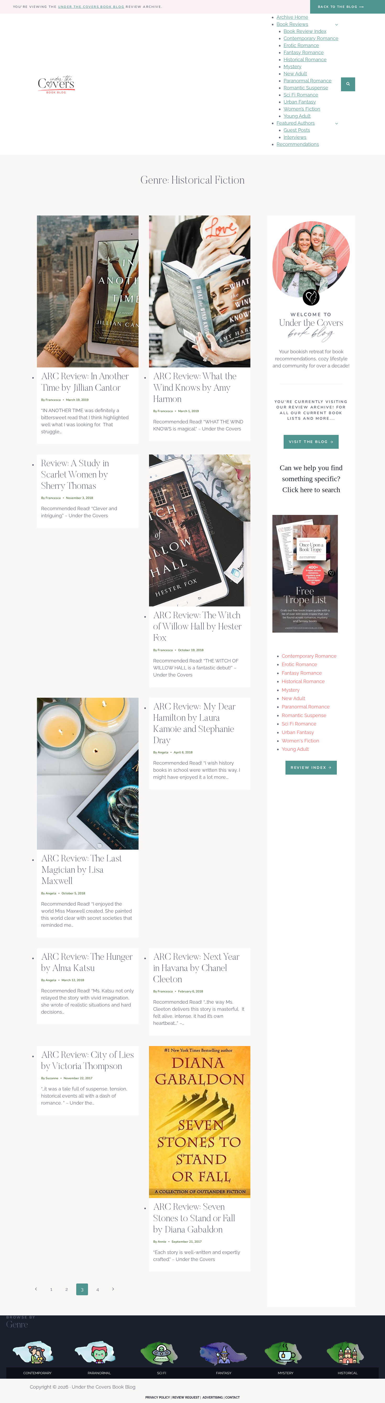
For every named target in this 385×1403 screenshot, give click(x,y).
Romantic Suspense (306, 87)
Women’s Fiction (302, 109)
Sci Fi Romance (301, 95)
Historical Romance (305, 59)
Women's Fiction (300, 740)
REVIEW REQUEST (185, 1397)
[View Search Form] (348, 84)
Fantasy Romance (304, 52)
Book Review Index (305, 31)
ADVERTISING (212, 1397)
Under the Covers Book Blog (91, 7)
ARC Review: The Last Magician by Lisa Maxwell (81, 871)
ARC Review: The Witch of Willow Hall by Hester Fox (197, 627)
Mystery (292, 66)
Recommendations (298, 144)
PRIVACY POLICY (157, 1397)
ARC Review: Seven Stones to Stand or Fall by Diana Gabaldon (194, 1219)
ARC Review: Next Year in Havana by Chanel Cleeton (196, 969)
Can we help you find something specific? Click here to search (311, 479)
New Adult (295, 73)
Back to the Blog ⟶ (341, 7)
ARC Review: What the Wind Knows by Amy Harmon (194, 388)
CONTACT (232, 1397)
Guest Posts (297, 130)
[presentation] (88, 291)
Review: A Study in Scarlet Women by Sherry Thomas (75, 475)
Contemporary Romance (311, 38)
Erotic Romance (301, 45)
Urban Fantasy (300, 102)
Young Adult (297, 116)
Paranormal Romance (308, 80)
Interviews (295, 137)
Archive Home (292, 17)
